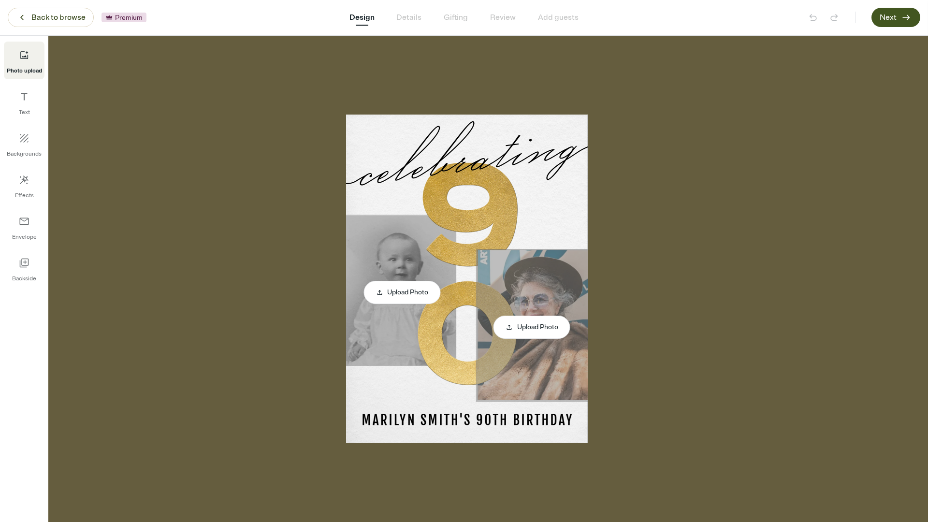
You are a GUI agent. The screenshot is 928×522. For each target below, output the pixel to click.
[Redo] (834, 17)
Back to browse (58, 17)
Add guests (558, 17)
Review (503, 17)
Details (408, 17)
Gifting (456, 17)
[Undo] (813, 17)
